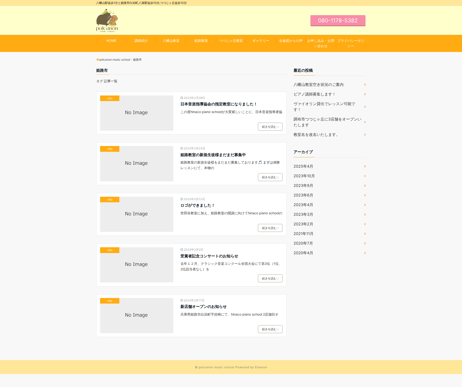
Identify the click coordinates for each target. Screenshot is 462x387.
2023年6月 (303, 195)
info (109, 98)
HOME (111, 40)
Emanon (261, 367)
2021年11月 (304, 233)
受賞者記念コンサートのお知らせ (209, 256)
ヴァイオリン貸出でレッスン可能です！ (324, 106)
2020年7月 (303, 243)
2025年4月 (303, 166)
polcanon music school (217, 367)
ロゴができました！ (197, 205)
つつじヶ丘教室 (231, 40)
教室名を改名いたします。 (317, 134)
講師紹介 (141, 40)
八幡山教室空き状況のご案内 (319, 84)
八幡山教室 (171, 40)
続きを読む (269, 126)
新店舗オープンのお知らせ (203, 306)
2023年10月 (304, 175)
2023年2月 (303, 224)
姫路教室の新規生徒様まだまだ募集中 (213, 154)
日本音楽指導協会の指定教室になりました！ (218, 104)
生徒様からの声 (291, 40)
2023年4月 (303, 204)
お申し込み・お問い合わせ (320, 43)
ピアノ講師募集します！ (315, 94)
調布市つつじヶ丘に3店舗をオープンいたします (327, 122)
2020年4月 (303, 252)
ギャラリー (260, 40)
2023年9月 (303, 185)
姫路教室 (201, 40)
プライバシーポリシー (350, 43)
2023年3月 (303, 214)
